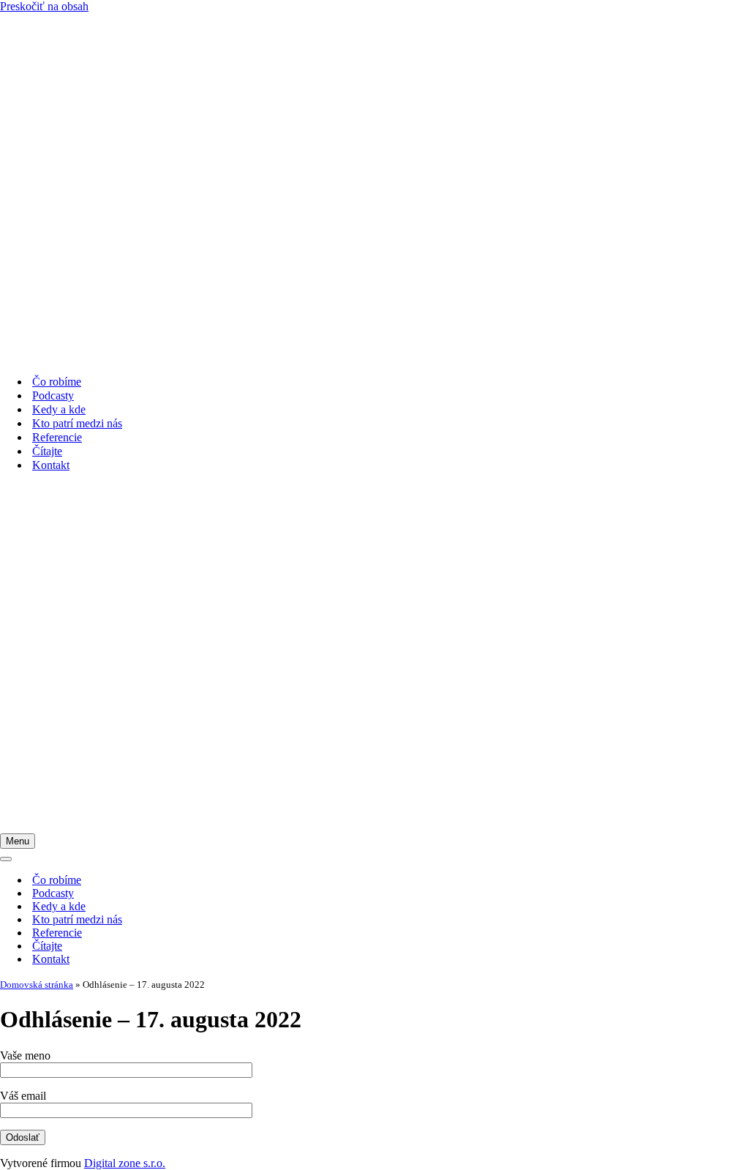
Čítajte (47, 451)
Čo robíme (56, 381)
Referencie (57, 437)
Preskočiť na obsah (44, 6)
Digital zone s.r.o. (124, 1163)
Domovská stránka (36, 984)
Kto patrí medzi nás (77, 423)
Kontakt (50, 465)
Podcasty (53, 395)
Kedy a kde (59, 409)
